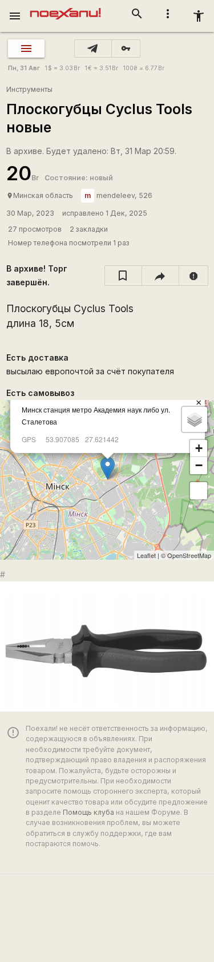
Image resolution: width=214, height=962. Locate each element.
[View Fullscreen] (198, 490)
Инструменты (29, 89)
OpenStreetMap (189, 555)
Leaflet (146, 555)
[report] (193, 275)
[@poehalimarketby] (93, 48)
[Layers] (194, 419)
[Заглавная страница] (65, 8)
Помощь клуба (88, 812)
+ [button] (199, 448)
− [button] (199, 465)
